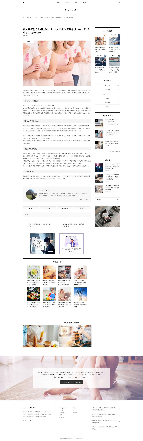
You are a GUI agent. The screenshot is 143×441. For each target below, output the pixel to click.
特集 (107, 106)
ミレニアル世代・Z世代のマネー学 (71, 382)
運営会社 (75, 412)
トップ (74, 410)
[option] (39, 336)
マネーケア (67, 2)
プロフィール (83, 199)
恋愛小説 (107, 102)
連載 (76, 2)
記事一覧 (84, 2)
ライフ (58, 2)
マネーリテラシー (107, 94)
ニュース (107, 85)
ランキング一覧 (114, 151)
